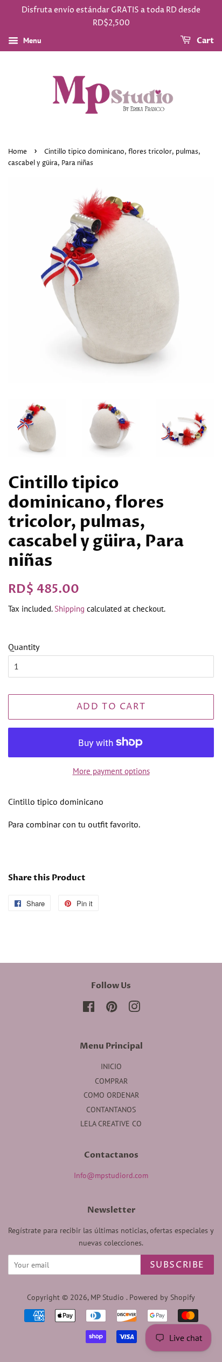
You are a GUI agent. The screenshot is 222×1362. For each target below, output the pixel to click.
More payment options (111, 771)
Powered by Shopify (162, 1297)
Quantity (23, 646)
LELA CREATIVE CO (111, 1123)
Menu (31, 40)
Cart (204, 41)
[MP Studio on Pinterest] (111, 1009)
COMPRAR (111, 1081)
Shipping (69, 609)
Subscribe (177, 1265)
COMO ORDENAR (111, 1095)
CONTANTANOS (111, 1109)
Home (17, 151)
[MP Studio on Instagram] (134, 1009)
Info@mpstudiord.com (111, 1175)
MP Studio (108, 1297)
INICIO (111, 1066)
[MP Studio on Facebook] (88, 1009)
